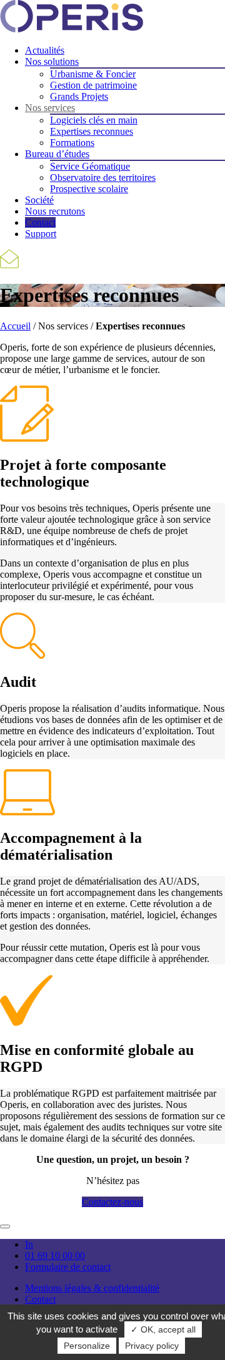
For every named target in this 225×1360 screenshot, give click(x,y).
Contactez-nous (112, 1202)
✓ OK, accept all (163, 1329)
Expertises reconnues (91, 131)
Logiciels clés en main (94, 120)
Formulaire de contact (68, 1266)
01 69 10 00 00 (55, 1255)
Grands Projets (79, 96)
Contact (40, 222)
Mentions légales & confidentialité (92, 1288)
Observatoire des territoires (103, 177)
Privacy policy (152, 1346)
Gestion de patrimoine (93, 85)
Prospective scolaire (89, 188)
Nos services (50, 107)
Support (40, 233)
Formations (72, 142)
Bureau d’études (57, 153)
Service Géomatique (90, 166)
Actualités (44, 50)
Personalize (87, 1346)
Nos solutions (52, 61)
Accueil (15, 326)
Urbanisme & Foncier (93, 74)
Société (39, 200)
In (29, 1244)
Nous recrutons (55, 211)
